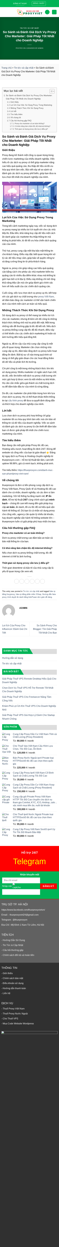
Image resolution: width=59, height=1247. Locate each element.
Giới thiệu (14, 102)
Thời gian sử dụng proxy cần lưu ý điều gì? (31, 129)
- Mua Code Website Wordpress (17, 1023)
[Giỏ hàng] (54, 12)
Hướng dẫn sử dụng (12, 658)
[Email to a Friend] (32, 581)
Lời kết (13, 111)
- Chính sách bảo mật (12, 978)
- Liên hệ (5, 993)
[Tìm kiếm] (47, 12)
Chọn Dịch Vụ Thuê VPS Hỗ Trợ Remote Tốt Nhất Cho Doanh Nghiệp (27, 690)
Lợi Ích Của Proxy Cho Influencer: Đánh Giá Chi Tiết (14, 629)
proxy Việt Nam (46, 296)
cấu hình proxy (15, 400)
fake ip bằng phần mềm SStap (28, 594)
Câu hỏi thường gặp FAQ (20, 121)
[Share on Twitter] (26, 581)
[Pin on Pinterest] (37, 581)
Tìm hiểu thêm (16, 114)
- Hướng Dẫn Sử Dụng (13, 940)
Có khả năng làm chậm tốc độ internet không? (32, 126)
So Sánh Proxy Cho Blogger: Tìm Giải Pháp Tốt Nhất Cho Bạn (45, 629)
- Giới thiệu (7, 973)
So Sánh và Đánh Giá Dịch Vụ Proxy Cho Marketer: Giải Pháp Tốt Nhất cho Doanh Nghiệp (29, 97)
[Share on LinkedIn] (42, 581)
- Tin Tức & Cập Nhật (12, 945)
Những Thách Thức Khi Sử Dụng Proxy (27, 108)
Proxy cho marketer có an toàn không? (29, 123)
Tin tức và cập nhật (29, 28)
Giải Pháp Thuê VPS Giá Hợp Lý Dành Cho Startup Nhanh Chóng (28, 717)
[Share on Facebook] (21, 581)
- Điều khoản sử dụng (12, 983)
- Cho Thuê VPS (9, 1018)
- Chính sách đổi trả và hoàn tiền (17, 955)
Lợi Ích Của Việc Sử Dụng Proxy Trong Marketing (31, 105)
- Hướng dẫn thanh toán (13, 988)
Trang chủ (6, 68)
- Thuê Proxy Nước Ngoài (14, 1013)
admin (40, 48)
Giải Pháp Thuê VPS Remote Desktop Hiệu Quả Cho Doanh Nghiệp (29, 681)
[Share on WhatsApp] (16, 581)
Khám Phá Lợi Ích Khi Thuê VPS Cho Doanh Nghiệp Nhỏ (29, 708)
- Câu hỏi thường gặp (12, 950)
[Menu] (4, 12)
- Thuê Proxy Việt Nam (12, 1008)
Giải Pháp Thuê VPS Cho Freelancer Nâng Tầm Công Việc (26, 699)
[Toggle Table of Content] (50, 91)
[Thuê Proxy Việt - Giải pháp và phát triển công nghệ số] (29, 12)
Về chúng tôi (15, 117)
